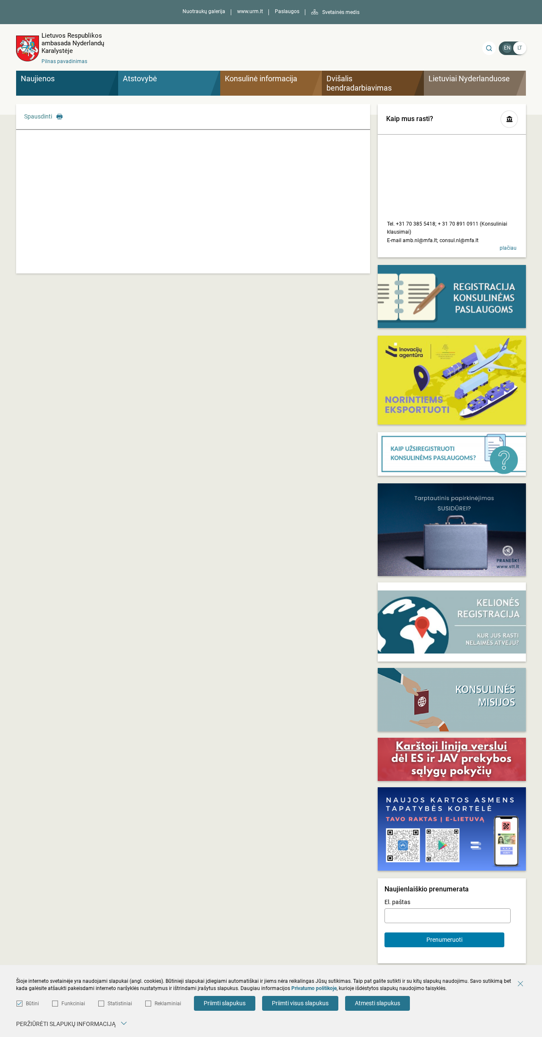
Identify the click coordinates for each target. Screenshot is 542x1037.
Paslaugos (287, 11)
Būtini (32, 1004)
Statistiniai (120, 1004)
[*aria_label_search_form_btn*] (489, 48)
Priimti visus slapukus (300, 1003)
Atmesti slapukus (377, 1003)
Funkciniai (73, 1004)
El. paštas (397, 902)
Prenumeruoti (444, 939)
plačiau (508, 248)
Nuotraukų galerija (204, 11)
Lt (519, 48)
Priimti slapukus (225, 1003)
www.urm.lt (250, 11)
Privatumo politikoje (314, 988)
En (507, 48)
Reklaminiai (168, 1004)
